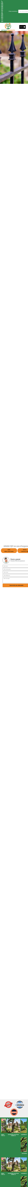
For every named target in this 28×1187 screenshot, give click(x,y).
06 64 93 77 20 (2, 17)
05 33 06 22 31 (2, 6)
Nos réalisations (9, 550)
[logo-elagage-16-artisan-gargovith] (8, 27)
